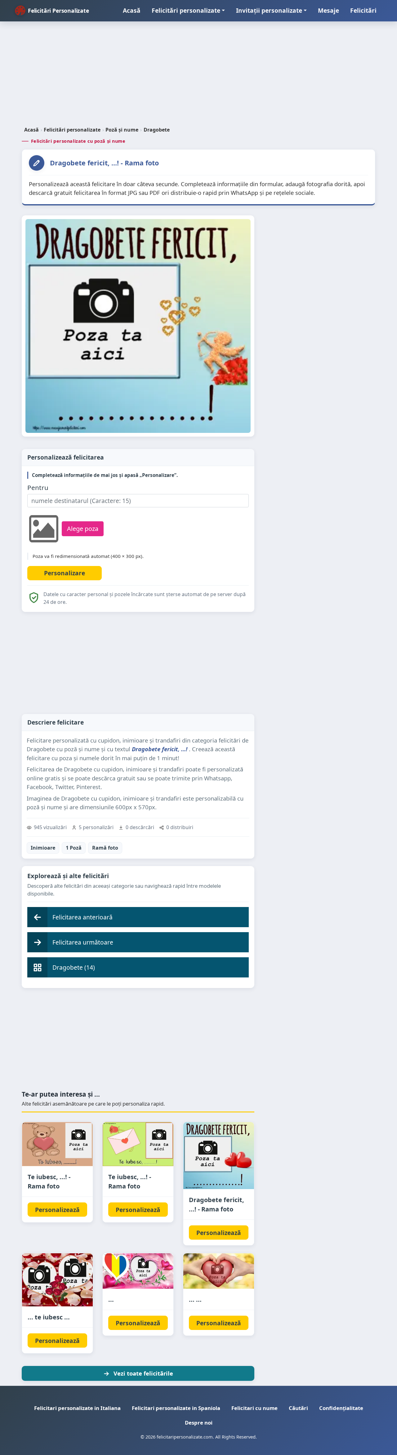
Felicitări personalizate (186, 10)
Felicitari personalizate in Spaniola (176, 1408)
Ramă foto (105, 847)
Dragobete (157, 129)
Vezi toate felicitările (143, 1373)
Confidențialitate (341, 1408)
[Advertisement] (198, 76)
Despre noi (198, 1422)
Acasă (132, 10)
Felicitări (363, 10)
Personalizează (57, 1210)
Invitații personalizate (269, 10)
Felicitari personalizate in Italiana (77, 1408)
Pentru (37, 488)
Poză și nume (121, 129)
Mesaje (328, 10)
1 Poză (74, 847)
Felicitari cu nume (254, 1408)
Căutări (298, 1408)
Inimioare (43, 847)
